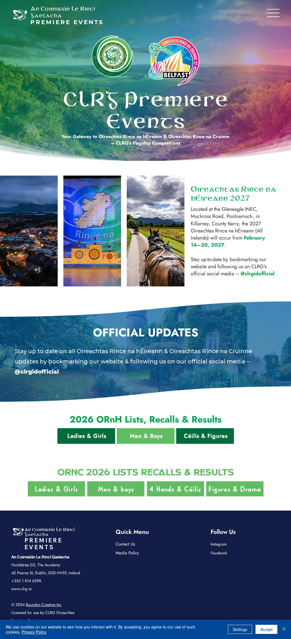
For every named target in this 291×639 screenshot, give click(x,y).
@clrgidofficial (258, 273)
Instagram (219, 544)
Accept (266, 629)
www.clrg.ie (21, 589)
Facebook (219, 553)
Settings (240, 629)
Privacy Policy (34, 632)
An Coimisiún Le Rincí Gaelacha (49, 532)
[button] (273, 13)
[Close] (284, 629)
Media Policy (127, 553)
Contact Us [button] (125, 544)
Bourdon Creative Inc (43, 604)
